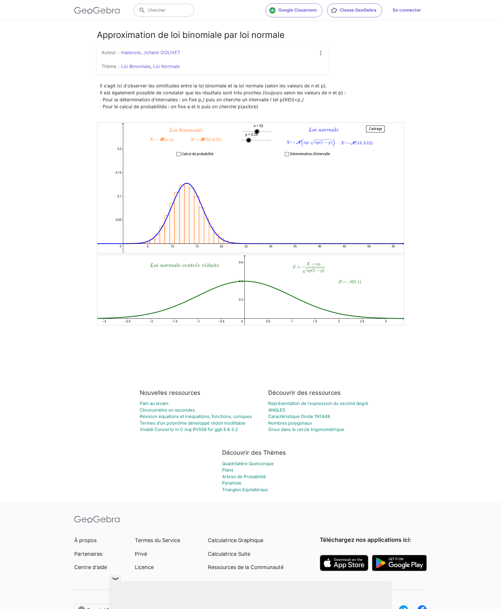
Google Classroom (297, 10)
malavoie (131, 52)
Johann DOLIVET (161, 52)
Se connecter (407, 10)
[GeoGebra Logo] (97, 10)
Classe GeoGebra (358, 10)
